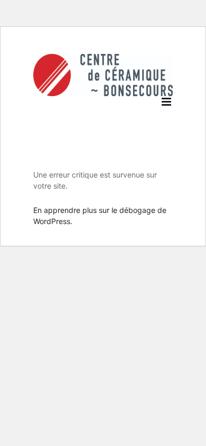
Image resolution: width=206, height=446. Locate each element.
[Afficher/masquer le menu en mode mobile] (167, 101)
